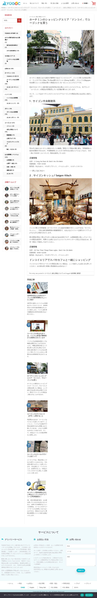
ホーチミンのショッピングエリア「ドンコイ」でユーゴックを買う (29, 8)
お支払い (30, 583)
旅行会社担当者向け (12, 45)
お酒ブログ (10, 138)
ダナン (7, 109)
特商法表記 (66, 583)
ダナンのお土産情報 (12, 112)
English (32, 587)
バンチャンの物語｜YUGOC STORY (14, 241)
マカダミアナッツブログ (13, 143)
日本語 (23, 587)
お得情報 (9, 160)
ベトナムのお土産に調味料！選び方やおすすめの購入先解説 (14, 221)
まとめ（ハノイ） (12, 103)
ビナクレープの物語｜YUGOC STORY (14, 248)
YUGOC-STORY (10, 33)
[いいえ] (95, 595)
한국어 (76, 587)
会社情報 (73, 273)
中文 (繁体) (66, 587)
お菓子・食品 (10, 163)
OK (82, 595)
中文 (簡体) (54, 587)
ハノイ (7, 94)
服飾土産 (9, 170)
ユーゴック (57, 8)
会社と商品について (69, 8)
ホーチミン (8, 73)
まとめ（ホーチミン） (13, 87)
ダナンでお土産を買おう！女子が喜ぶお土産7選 (14, 188)
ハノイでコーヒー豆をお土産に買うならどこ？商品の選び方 (14, 214)
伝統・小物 (10, 167)
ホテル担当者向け (12, 51)
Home (3, 8)
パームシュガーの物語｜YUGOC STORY (14, 234)
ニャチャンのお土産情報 (13, 60)
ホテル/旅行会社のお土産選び (12, 39)
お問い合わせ (75, 3)
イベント (9, 126)
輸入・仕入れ (10, 149)
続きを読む (89, 595)
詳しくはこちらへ (38, 171)
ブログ (78, 583)
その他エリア (9, 56)
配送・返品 (53, 583)
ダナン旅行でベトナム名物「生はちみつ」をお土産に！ (14, 195)
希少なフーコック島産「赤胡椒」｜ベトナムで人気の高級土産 (14, 228)
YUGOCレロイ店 (11, 76)
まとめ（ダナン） (12, 117)
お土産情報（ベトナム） (12, 155)
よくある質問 (65, 3)
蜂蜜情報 (9, 135)
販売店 (79, 273)
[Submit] (19, 20)
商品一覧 (44, 3)
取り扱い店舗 (54, 3)
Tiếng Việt (42, 587)
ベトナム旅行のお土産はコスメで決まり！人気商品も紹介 (14, 208)
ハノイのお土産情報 (12, 98)
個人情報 (41, 583)
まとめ (8, 173)
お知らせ (7, 69)
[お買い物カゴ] (94, 3)
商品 (20, 583)
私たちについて (34, 3)
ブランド (88, 583)
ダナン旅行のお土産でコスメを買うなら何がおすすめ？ (14, 201)
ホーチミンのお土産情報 (13, 80)
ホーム (25, 3)
